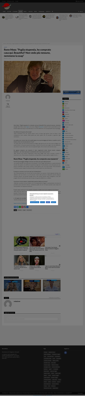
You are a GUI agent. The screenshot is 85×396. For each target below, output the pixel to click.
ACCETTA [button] (42, 202)
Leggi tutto (53, 202)
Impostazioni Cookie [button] (34, 202)
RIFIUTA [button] (48, 202)
